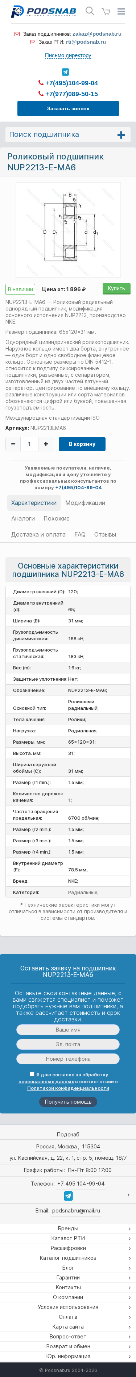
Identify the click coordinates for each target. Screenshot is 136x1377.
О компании (68, 1297)
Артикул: (17, 428)
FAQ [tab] (80, 534)
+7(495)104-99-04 (71, 83)
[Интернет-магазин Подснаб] (43, 11)
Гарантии (68, 1277)
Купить (116, 288)
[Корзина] (106, 11)
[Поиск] (90, 11)
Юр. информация (68, 1356)
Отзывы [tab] (105, 534)
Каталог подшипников (68, 1257)
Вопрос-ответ (68, 1336)
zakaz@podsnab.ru (97, 34)
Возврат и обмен (68, 1346)
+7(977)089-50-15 (71, 94)
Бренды (68, 1228)
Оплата (68, 1316)
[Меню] (121, 11)
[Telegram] (65, 72)
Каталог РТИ (68, 1238)
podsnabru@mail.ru (76, 1210)
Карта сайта (68, 1326)
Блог (68, 1267)
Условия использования (68, 1306)
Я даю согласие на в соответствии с (68, 1081)
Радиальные (83, 892)
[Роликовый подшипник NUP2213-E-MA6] (68, 230)
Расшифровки (68, 1248)
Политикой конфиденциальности (68, 1088)
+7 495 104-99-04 (81, 1183)
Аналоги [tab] (23, 518)
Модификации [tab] (85, 502)
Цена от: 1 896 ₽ (64, 289)
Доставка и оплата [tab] (38, 534)
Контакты (68, 1287)
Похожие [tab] (57, 518)
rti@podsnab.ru (86, 42)
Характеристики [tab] (34, 502)
